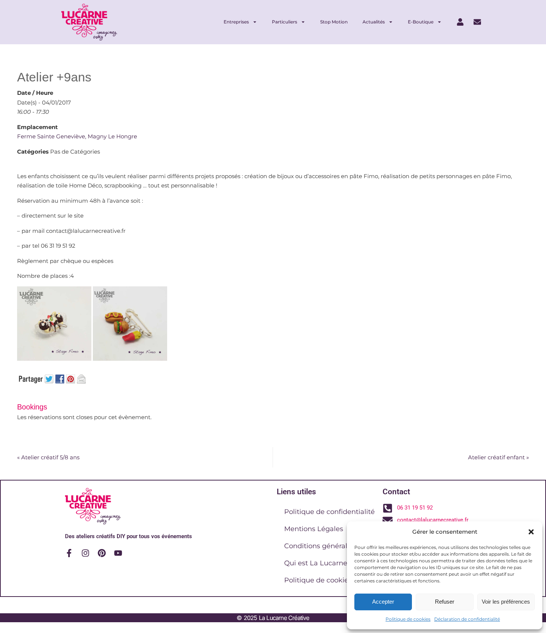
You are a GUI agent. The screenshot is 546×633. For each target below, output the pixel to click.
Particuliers (284, 22)
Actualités (374, 22)
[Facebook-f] (69, 553)
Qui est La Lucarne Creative (330, 563)
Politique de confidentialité (329, 512)
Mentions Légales (313, 529)
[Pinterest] (102, 553)
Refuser (444, 601)
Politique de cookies (408, 619)
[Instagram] (85, 553)
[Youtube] (118, 553)
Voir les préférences (506, 601)
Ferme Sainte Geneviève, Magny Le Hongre (77, 136)
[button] (531, 532)
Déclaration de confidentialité (467, 619)
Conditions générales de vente (335, 546)
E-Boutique (420, 22)
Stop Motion (334, 22)
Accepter (383, 601)
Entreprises (236, 22)
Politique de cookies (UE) (326, 580)
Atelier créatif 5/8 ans (48, 457)
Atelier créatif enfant (498, 457)
